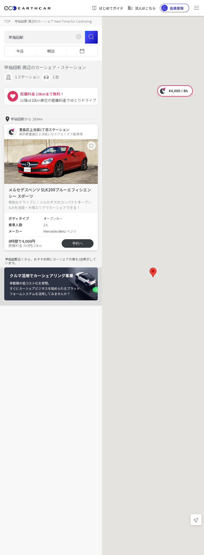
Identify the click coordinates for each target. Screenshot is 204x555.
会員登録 (177, 8)
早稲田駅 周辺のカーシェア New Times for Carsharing (53, 21)
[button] (153, 273)
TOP (7, 21)
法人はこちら (145, 8)
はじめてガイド (111, 8)
